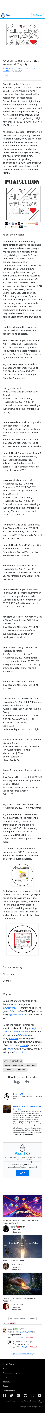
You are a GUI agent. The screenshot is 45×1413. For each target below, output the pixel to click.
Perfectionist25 (17, 1264)
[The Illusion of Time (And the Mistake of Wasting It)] (22, 1284)
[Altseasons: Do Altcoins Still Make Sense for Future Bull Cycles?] (22, 1206)
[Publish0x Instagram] (33, 1395)
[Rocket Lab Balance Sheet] (22, 1246)
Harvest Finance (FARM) (13, 1065)
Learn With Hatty (17, 1304)
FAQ (5, 1368)
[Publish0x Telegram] (19, 1395)
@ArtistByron (25, 1332)
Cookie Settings (9, 1390)
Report (30, 1337)
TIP (23, 1173)
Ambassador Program (11, 1373)
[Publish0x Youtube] (40, 1395)
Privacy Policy (41, 1402)
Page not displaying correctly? (23, 1354)
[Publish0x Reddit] (26, 1395)
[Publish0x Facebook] (4, 1395)
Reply (21, 1337)
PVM (10, 1328)
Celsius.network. (22, 1031)
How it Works (8, 1364)
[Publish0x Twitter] (12, 1395)
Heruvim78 (9, 68)
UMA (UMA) (31, 1065)
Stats (5, 1377)
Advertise (6, 1381)
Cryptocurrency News (13, 1061)
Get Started (37, 15)
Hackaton (21, 1069)
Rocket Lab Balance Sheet (13, 1261)
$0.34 (5, 75)
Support (6, 1386)
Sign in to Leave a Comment (23, 1318)
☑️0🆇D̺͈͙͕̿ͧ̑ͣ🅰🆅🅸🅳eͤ (18, 1227)
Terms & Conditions (30, 1401)
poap (9, 1069)
